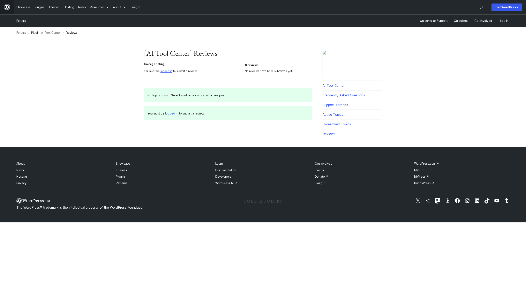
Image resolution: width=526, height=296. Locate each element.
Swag (320, 183)
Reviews (329, 134)
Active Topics (333, 114)
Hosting (21, 176)
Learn (219, 163)
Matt (419, 170)
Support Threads (335, 105)
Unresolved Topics (337, 124)
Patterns (121, 183)
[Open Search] (481, 7)
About (20, 163)
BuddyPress (424, 183)
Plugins (121, 176)
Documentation (225, 170)
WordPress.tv (226, 183)
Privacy (21, 183)
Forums (21, 20)
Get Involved (323, 163)
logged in (166, 71)
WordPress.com (426, 163)
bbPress (421, 176)
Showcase (123, 163)
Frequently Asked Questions (344, 95)
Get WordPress (506, 7)
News (20, 170)
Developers (223, 176)
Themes (121, 170)
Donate (321, 176)
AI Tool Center (51, 32)
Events (319, 170)
